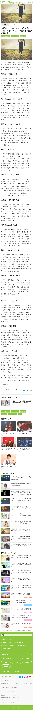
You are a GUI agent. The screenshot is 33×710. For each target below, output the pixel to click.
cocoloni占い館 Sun (5, 680)
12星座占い (13, 642)
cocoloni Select (28, 680)
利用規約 (15, 695)
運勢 (5, 24)
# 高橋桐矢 (4, 414)
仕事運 (27, 658)
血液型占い (21, 642)
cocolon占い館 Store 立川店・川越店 (9, 687)
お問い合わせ (16, 697)
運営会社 (3, 695)
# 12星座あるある (6, 36)
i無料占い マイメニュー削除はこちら (9, 702)
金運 (16, 658)
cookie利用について (5, 697)
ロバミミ (17, 680)
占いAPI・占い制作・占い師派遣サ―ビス (10, 691)
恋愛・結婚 (6, 658)
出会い (16, 662)
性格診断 (6, 666)
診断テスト (14, 645)
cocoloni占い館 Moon (6, 683)
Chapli (17, 683)
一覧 (30, 654)
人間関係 (27, 662)
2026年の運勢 (6, 648)
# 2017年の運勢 (15, 36)
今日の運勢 (6, 671)
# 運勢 (19, 414)
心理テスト (5, 645)
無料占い (5, 642)
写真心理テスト (23, 645)
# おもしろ (22, 36)
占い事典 (16, 671)
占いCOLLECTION (28, 683)
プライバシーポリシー (6, 699)
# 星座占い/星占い (12, 414)
